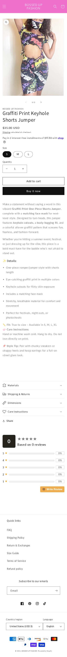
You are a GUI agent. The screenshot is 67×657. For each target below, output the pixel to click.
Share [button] (10, 420)
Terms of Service (16, 560)
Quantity (7, 161)
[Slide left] (26, 102)
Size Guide (13, 553)
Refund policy (15, 568)
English (50, 626)
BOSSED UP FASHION (29, 651)
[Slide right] (41, 102)
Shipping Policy (15, 537)
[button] (4, 6)
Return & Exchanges (18, 545)
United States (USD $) (21, 626)
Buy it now (33, 191)
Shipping (6, 132)
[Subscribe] (56, 591)
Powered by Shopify (45, 651)
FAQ (9, 529)
